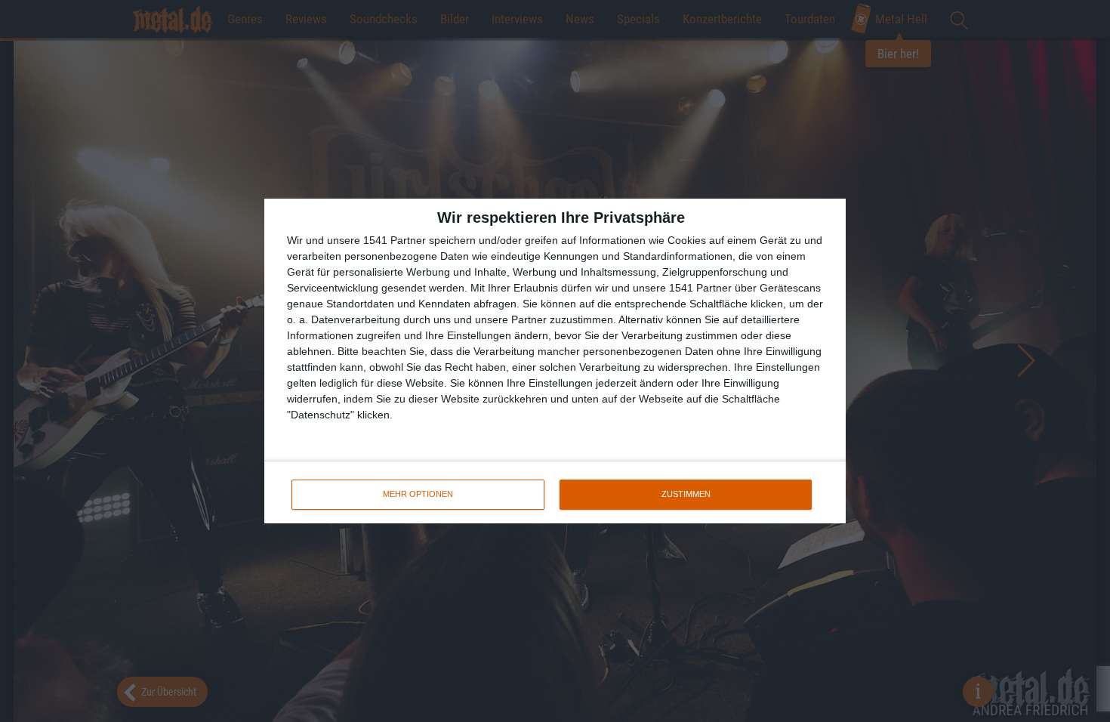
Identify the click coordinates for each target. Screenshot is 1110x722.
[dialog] (555, 361)
